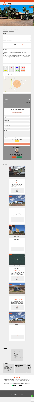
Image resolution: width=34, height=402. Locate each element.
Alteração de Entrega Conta (8, 369)
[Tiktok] (19, 377)
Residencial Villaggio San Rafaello (20, 28)
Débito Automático (6, 371)
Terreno (5, 28)
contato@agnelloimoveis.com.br (18, 357)
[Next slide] (33, 16)
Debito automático (30, 367)
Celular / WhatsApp (6, 120)
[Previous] (10, 171)
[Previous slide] (1, 16)
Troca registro (30, 369)
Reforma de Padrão (6, 370)
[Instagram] (16, 377)
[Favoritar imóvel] (24, 167)
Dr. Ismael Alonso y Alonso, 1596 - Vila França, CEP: (17, 354)
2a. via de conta (30, 366)
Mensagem (5, 130)
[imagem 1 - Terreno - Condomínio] (17, 200)
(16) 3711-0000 (16, 356)
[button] (31, 1)
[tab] (30, 7)
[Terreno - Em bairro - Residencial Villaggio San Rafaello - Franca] (9, 3)
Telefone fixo (7, 127)
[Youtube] (17, 377)
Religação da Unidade (7, 368)
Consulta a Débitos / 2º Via (8, 367)
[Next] (24, 171)
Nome (5, 117)
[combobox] (17, 116)
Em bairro (9, 28)
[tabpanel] (17, 15)
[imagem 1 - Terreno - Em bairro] (17, 171)
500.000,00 (29, 39)
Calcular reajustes (18, 366)
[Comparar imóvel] (24, 168)
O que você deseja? (6, 114)
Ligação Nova (6, 366)
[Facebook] (14, 377)
